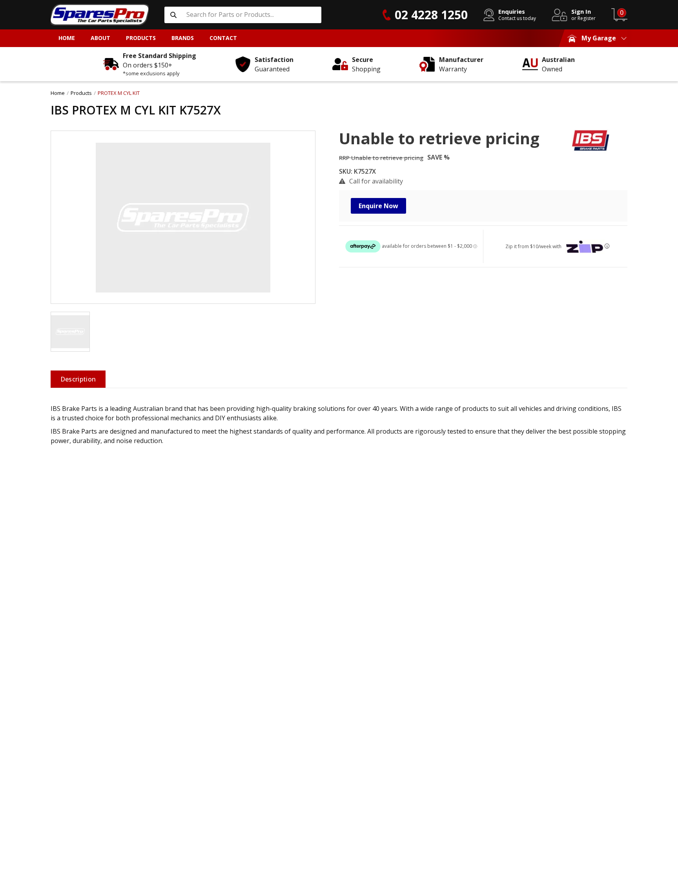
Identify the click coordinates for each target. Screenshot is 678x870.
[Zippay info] (607, 246)
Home (58, 92)
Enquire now (378, 206)
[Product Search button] (173, 15)
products (81, 92)
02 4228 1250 (431, 15)
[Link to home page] (100, 14)
